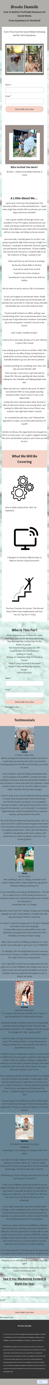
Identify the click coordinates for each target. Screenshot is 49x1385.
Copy (40, 1382)
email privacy (24, 707)
